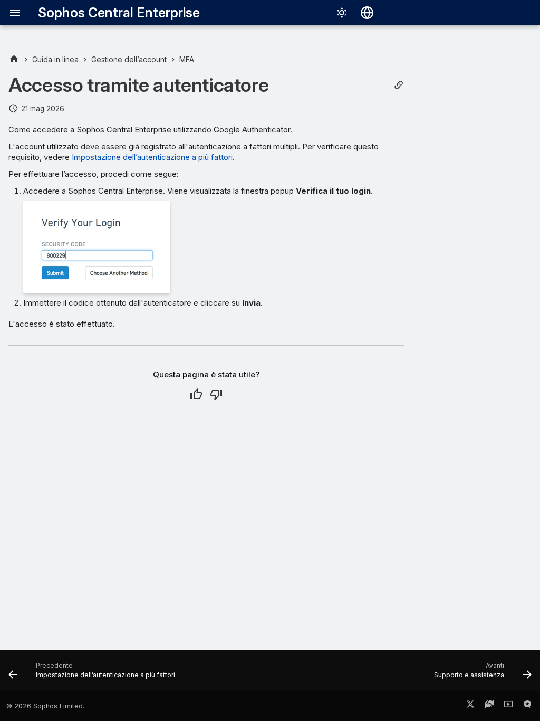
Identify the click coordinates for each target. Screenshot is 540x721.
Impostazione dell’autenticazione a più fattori (152, 157)
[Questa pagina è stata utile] (196, 394)
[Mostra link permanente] (398, 85)
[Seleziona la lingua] (367, 12)
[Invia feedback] (527, 706)
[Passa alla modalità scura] (341, 12)
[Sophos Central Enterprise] (14, 59)
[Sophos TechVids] (508, 706)
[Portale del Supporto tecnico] (489, 706)
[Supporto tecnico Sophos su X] (470, 706)
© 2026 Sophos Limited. (45, 706)
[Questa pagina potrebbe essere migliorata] (216, 394)
